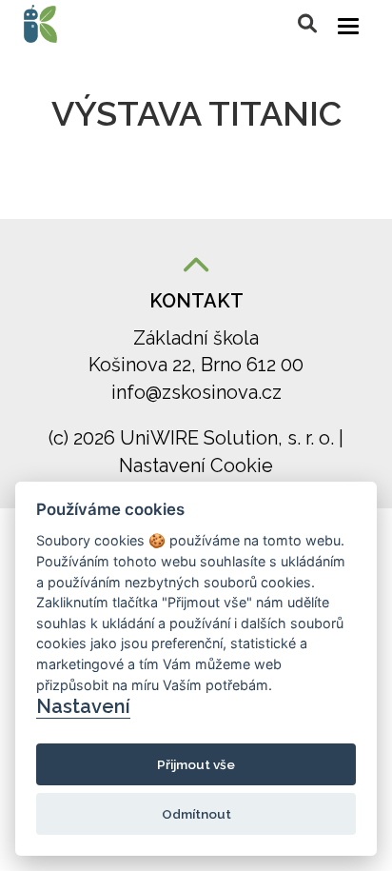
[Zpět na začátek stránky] (196, 267)
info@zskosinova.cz (196, 392)
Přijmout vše (196, 764)
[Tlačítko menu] (348, 26)
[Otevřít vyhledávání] (307, 24)
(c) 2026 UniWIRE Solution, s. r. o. (194, 437)
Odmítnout (196, 814)
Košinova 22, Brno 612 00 (196, 364)
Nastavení (83, 706)
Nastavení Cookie (196, 465)
